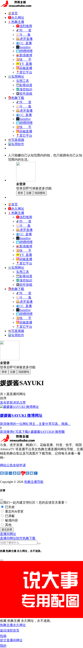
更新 (9, 402)
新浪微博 (6, 431)
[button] (8, 534)
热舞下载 (29, 538)
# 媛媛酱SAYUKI (40, 431)
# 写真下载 (20, 431)
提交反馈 (7, 529)
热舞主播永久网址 (13, 625)
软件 (19, 538)
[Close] (1, 499)
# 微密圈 (59, 431)
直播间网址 (8, 538)
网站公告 (6, 465)
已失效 (9, 507)
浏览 (16, 402)
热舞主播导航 (34, 482)
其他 (7, 525)
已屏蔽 (9, 516)
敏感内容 (11, 520)
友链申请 (19, 465)
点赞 (22, 402)
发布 (3, 402)
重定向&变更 (14, 511)
